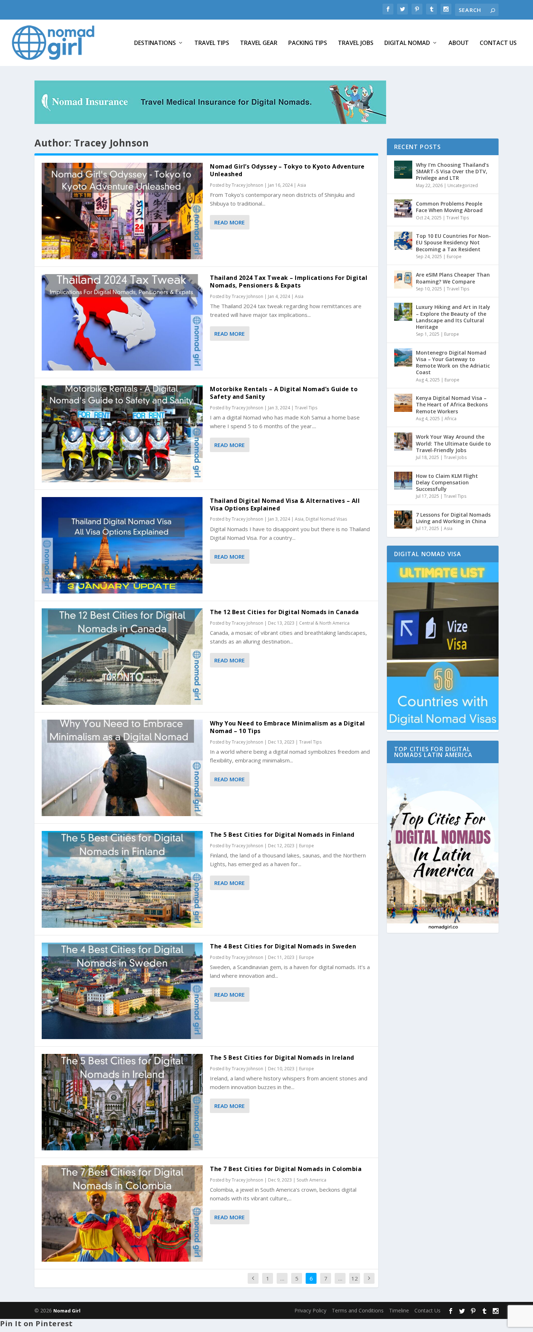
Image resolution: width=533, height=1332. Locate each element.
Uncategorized (462, 185)
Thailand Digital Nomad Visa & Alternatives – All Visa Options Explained (285, 504)
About (459, 43)
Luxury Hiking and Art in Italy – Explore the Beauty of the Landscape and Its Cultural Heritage (453, 316)
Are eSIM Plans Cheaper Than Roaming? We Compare (453, 278)
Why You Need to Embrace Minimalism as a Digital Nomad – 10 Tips (287, 727)
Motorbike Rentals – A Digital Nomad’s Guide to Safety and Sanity (284, 393)
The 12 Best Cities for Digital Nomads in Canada (284, 612)
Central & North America (324, 623)
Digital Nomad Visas (326, 519)
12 (354, 1278)
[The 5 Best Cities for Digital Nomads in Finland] (122, 879)
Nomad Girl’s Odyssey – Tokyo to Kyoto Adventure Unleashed (287, 170)
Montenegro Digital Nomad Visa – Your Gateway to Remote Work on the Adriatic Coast (453, 362)
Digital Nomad (407, 43)
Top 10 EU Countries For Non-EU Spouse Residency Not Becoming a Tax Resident (453, 242)
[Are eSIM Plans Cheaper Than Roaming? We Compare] (403, 279)
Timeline (399, 1310)
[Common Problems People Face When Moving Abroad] (403, 208)
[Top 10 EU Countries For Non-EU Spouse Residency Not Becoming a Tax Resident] (403, 241)
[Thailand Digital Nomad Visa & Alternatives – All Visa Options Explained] (122, 545)
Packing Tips (307, 43)
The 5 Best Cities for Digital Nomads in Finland (282, 835)
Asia (301, 185)
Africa (450, 418)
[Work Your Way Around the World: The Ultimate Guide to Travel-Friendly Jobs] (403, 442)
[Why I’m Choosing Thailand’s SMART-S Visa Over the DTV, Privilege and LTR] (403, 170)
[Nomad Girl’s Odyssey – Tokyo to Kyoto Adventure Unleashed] (122, 211)
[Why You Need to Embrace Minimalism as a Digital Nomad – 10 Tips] (122, 768)
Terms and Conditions (358, 1310)
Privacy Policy (310, 1310)
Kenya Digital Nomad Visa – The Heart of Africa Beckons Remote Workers (452, 404)
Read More (229, 222)
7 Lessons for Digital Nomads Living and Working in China (453, 518)
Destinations (155, 43)
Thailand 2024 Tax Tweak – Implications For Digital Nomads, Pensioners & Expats (288, 281)
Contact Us (498, 43)
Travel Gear (258, 43)
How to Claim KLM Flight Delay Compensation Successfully (447, 482)
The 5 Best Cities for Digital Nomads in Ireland (282, 1058)
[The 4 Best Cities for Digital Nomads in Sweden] (122, 991)
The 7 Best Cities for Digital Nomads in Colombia (285, 1169)
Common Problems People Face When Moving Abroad (449, 207)
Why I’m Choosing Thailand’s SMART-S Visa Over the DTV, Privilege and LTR (452, 171)
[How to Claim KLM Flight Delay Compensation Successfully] (403, 481)
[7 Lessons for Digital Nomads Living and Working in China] (403, 519)
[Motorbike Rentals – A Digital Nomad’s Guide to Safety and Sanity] (122, 433)
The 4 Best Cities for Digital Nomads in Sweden (283, 946)
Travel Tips (211, 43)
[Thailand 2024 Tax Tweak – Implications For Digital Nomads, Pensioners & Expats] (122, 322)
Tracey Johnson (247, 185)
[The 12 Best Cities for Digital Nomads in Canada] (122, 656)
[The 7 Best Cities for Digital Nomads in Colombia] (122, 1213)
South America (311, 1180)
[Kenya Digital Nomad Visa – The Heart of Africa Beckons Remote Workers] (403, 403)
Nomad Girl (66, 1310)
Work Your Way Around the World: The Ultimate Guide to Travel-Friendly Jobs (453, 443)
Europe (306, 846)
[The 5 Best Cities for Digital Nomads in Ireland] (122, 1102)
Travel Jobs (355, 43)
